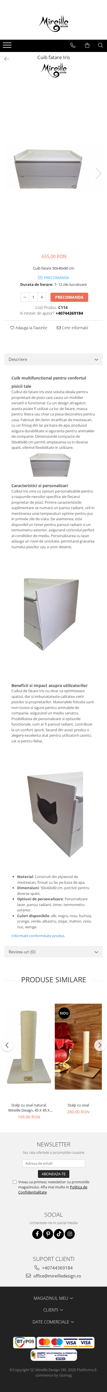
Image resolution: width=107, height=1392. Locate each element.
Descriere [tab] (18, 359)
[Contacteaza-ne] (72, 45)
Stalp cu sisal (78, 1105)
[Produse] (8, 47)
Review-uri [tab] (22, 952)
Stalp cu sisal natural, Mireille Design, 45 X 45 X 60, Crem (29, 1107)
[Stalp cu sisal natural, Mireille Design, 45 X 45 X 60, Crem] (29, 1046)
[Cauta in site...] (100, 45)
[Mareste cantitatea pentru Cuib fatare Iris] (42, 297)
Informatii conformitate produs (37, 935)
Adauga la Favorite (30, 327)
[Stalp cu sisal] (78, 1047)
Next (98, 173)
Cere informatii (74, 327)
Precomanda (69, 297)
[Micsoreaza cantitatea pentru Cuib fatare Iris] (25, 297)
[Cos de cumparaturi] (87, 45)
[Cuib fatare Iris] (53, 167)
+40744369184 (57, 1268)
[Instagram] (70, 1234)
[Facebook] (37, 1234)
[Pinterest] (48, 1234)
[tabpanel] (53, 167)
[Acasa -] (53, 25)
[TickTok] (59, 1234)
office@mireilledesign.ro (56, 1276)
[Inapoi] (4, 59)
